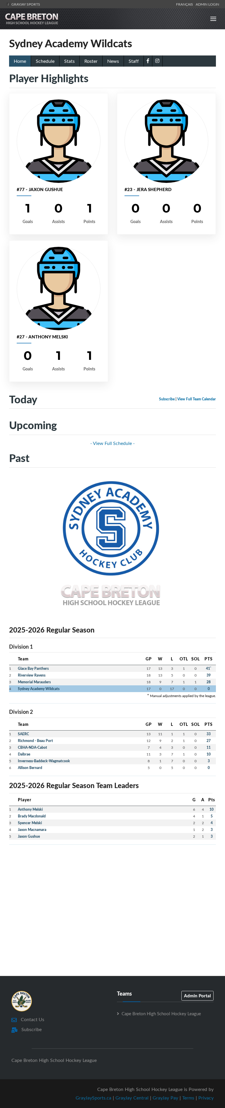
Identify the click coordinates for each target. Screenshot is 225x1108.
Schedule (45, 61)
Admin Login (207, 4)
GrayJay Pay (165, 1097)
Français (185, 4)
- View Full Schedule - (112, 443)
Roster (91, 61)
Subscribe (167, 399)
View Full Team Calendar (196, 399)
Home (20, 61)
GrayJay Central (132, 1097)
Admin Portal (197, 995)
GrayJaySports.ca (93, 1097)
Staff (134, 61)
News (113, 61)
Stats (69, 61)
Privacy (206, 1097)
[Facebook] (148, 61)
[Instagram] (157, 61)
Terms (188, 1097)
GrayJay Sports (25, 4)
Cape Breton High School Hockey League (161, 1013)
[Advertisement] (112, 890)
